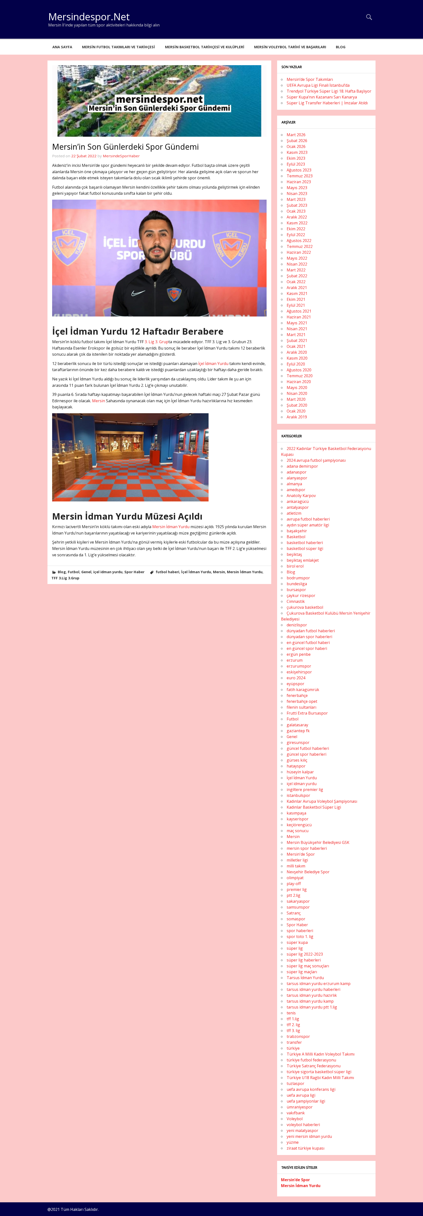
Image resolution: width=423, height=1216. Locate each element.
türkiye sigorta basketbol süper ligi (319, 1071)
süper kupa (297, 942)
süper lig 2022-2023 (305, 954)
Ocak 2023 (296, 211)
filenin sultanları (301, 707)
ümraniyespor (300, 1107)
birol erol (295, 566)
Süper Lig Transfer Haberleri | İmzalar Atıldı (327, 103)
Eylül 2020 (296, 364)
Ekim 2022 (296, 228)
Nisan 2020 (297, 393)
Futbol (73, 572)
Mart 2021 (296, 334)
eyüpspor (295, 683)
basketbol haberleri (305, 542)
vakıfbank (296, 1113)
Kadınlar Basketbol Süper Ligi (314, 807)
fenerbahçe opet (302, 701)
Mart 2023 (296, 199)
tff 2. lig (293, 1024)
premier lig (297, 889)
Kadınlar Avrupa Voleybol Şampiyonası (322, 801)
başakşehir (297, 531)
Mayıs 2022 (297, 258)
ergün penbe (299, 654)
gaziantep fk (298, 730)
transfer (294, 1042)
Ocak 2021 (296, 346)
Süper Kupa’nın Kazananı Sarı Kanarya (322, 97)
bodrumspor (298, 578)
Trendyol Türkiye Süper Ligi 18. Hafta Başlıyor (329, 91)
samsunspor (298, 907)
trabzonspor (298, 1036)
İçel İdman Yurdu (213, 363)
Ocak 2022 (296, 281)
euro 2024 (296, 678)
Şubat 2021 (297, 340)
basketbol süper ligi (305, 548)
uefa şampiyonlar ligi (306, 1101)
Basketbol (296, 536)
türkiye (293, 1048)
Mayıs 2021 (297, 323)
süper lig (295, 948)
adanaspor (296, 472)
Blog (340, 47)
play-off (294, 883)
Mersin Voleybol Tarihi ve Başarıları (290, 47)
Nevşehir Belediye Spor (308, 872)
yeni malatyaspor (302, 1130)
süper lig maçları (302, 971)
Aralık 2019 (297, 417)
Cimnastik (296, 601)
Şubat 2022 (297, 276)
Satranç (294, 913)
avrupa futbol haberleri (308, 519)
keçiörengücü (299, 824)
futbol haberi (167, 572)
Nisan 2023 (297, 193)
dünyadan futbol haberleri (311, 630)
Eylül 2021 (296, 305)
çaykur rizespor (301, 595)
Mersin (98, 400)
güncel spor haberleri (306, 754)
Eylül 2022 (296, 234)
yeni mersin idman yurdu (309, 1136)
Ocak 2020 (296, 411)
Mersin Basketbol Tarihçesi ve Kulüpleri (204, 47)
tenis (291, 1013)
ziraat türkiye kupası (305, 1148)
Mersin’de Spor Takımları (310, 79)
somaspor (296, 919)
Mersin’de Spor (295, 1179)
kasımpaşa (296, 813)
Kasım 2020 (297, 358)
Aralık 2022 (297, 217)
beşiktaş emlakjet (303, 560)
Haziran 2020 (299, 381)
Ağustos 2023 (299, 170)
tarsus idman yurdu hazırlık (312, 995)
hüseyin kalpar (300, 772)
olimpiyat (295, 877)
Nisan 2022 (297, 264)
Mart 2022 (296, 270)
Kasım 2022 (297, 223)
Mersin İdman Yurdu (170, 526)
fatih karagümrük (303, 689)
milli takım (296, 866)
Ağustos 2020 (299, 370)
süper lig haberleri (304, 960)
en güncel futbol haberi (308, 642)
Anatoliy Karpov (301, 495)
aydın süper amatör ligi (308, 525)
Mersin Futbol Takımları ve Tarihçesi (118, 47)
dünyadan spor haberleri (309, 636)
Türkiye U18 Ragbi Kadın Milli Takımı (320, 1077)
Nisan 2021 (297, 328)
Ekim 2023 (296, 158)
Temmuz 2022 (300, 246)
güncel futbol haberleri (308, 748)
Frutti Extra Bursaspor (307, 713)
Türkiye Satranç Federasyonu (314, 1066)
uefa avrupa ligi (301, 1095)
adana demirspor (302, 466)
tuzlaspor (295, 1083)
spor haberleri (300, 930)
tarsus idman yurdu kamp (310, 1001)
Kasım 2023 (297, 152)
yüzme (293, 1142)
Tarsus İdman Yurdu (305, 977)
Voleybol (295, 1118)
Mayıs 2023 (297, 187)
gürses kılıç (297, 760)
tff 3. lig (293, 1030)
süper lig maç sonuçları (308, 966)
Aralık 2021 (297, 287)
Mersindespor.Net (89, 16)
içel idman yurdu (107, 572)
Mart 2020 (296, 399)
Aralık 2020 (297, 352)
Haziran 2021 (299, 317)
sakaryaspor (298, 901)
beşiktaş (294, 554)
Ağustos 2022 (299, 240)
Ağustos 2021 (299, 311)
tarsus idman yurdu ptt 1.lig (312, 1007)
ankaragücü (298, 501)
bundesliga (297, 583)
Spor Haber (134, 572)
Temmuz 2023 (300, 176)
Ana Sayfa (62, 47)
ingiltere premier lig (305, 789)
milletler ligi (297, 860)
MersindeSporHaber (121, 155)
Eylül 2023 (296, 164)
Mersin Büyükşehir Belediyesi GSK (318, 842)
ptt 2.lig (293, 895)
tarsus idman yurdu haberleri (313, 989)
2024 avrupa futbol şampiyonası (316, 460)
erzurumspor (299, 666)
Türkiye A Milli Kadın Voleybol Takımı (320, 1054)
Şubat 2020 (297, 405)
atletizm (294, 513)
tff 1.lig (293, 1018)
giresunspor (298, 742)
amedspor (296, 489)
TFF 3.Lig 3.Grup (65, 578)
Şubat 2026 (297, 140)
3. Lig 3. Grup (156, 341)
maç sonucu (297, 830)
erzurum (295, 660)
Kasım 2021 (297, 293)
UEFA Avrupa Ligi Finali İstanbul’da (318, 85)
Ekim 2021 (296, 299)
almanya (294, 483)
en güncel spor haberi (307, 648)
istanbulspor (298, 795)
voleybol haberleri (303, 1124)
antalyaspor (298, 507)
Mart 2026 (296, 134)
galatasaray (297, 725)
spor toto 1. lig (300, 936)
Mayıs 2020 (297, 387)
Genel (86, 572)
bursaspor (296, 589)
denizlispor (297, 625)
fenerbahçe (297, 695)
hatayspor (296, 766)
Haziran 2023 (299, 181)
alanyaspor (297, 478)
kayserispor (297, 819)
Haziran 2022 (299, 252)
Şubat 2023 (297, 205)
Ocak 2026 (296, 146)
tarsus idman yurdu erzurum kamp (319, 983)
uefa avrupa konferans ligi (311, 1089)
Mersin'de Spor (301, 854)
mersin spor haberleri (307, 848)
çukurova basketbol (305, 607)
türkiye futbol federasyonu (311, 1060)
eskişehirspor (299, 672)
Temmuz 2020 (300, 375)
